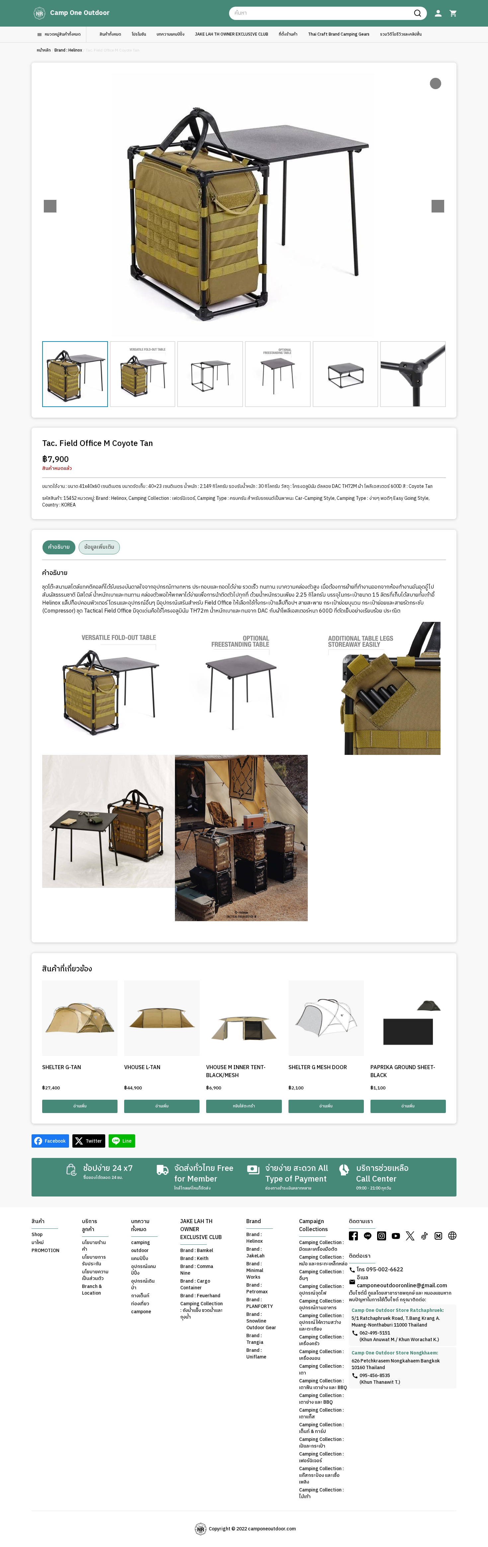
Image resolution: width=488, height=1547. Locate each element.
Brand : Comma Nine (196, 1270)
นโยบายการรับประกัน (94, 1260)
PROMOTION (45, 1250)
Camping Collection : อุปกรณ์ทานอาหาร (321, 1304)
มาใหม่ (38, 1242)
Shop (37, 1234)
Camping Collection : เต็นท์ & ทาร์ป (321, 1428)
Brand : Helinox (68, 50)
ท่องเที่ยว (140, 1304)
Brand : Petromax (257, 1288)
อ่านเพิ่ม (80, 1106)
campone (141, 1312)
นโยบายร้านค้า (94, 1246)
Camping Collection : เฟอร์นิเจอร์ (161, 498)
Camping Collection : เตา (321, 1369)
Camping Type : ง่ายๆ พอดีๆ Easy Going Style (383, 498)
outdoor (140, 1250)
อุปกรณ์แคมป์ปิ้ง (143, 1270)
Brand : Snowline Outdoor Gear (261, 1321)
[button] (438, 206)
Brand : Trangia (254, 1339)
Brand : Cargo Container (195, 1284)
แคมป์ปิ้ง (139, 1258)
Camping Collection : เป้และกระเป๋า (321, 1443)
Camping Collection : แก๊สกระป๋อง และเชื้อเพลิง (321, 1475)
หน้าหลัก (44, 50)
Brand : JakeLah (255, 1252)
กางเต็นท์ (140, 1296)
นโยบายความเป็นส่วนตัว (95, 1275)
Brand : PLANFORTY (259, 1303)
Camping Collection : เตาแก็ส (321, 1413)
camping (140, 1242)
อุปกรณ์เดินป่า (143, 1284)
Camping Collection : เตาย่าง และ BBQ (321, 1399)
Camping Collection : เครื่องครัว (321, 1340)
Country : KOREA (59, 505)
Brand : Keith (194, 1258)
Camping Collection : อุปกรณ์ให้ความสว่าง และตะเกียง (321, 1323)
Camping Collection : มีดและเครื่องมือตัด (321, 1246)
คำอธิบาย (59, 547)
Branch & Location (92, 1290)
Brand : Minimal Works (254, 1271)
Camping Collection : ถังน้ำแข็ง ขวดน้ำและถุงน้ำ (201, 1311)
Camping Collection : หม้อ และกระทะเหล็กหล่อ (323, 1260)
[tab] (58, 547)
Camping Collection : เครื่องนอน (321, 1355)
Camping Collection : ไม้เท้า (321, 1493)
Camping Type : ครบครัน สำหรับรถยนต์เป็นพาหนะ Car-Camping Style (266, 498)
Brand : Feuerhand (200, 1296)
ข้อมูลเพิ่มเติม (99, 547)
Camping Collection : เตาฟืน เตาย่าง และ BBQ (323, 1384)
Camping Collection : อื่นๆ (321, 1275)
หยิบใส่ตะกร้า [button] (244, 1106)
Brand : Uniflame (256, 1353)
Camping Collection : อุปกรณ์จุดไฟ (321, 1290)
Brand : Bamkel (196, 1250)
